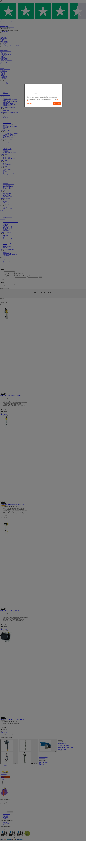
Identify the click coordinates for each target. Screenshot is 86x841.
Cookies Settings (30, 103)
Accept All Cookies (57, 103)
